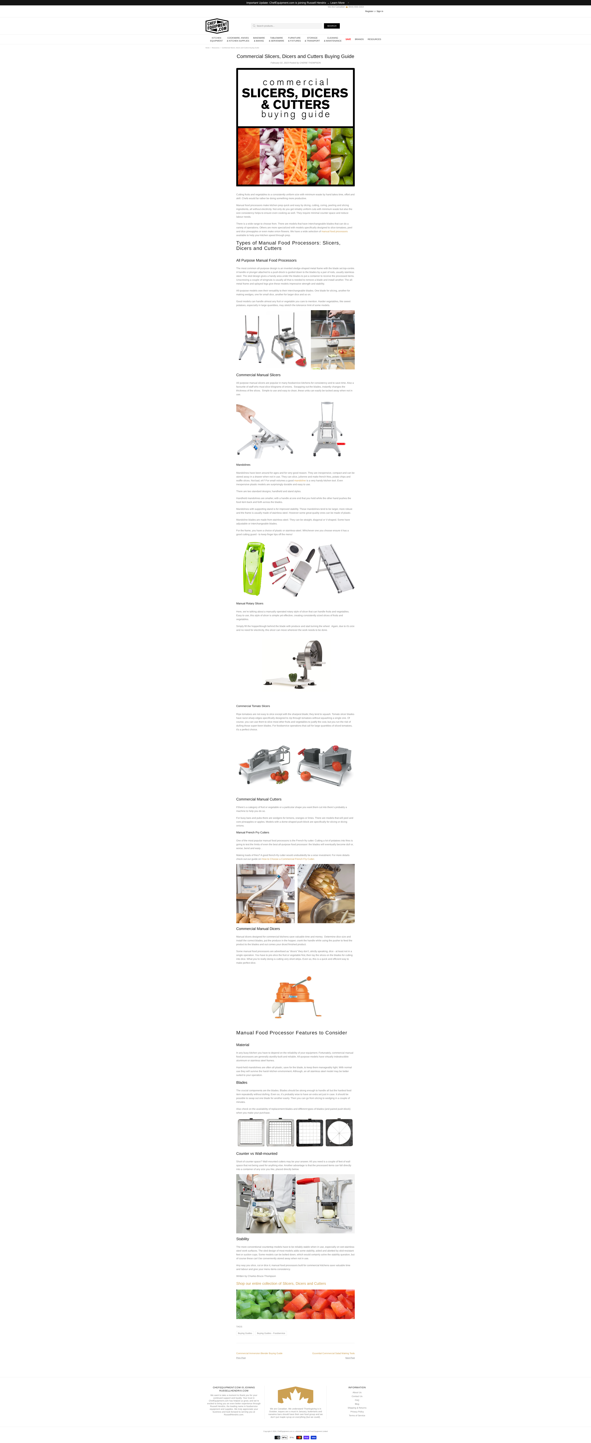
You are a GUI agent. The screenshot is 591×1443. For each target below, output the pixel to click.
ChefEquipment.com (217, 26)
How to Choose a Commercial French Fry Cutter (288, 859)
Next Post (350, 1358)
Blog (357, 1404)
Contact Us (357, 1396)
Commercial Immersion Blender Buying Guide (259, 1353)
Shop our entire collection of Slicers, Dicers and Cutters (281, 1283)
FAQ (357, 1400)
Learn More (337, 2)
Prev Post (241, 1358)
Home (207, 48)
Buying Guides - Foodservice (271, 1333)
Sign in (380, 11)
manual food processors (335, 231)
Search (332, 26)
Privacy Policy (357, 1411)
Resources (215, 48)
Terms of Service (357, 1415)
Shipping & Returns (357, 1408)
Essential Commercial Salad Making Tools (333, 1353)
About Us (357, 1392)
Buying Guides (245, 1333)
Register (369, 11)
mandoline (300, 480)
